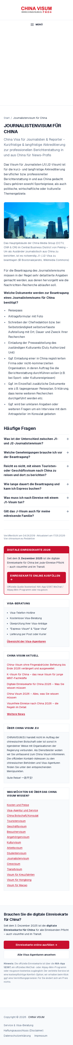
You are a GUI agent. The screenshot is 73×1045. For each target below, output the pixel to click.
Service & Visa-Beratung (18, 1025)
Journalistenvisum (18, 858)
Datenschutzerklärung (17, 1035)
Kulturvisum (14, 842)
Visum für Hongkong (19, 879)
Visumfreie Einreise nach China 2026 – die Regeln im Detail (32, 705)
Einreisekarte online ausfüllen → (35, 577)
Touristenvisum (16, 821)
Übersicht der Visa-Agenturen (26, 641)
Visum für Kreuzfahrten (21, 874)
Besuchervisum (16, 831)
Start (7, 118)
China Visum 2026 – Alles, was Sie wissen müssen (33, 695)
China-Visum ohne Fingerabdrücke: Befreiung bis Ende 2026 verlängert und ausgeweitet (36, 666)
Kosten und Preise (18, 805)
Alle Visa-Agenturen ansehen (36, 954)
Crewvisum (13, 863)
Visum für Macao (17, 885)
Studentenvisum (16, 853)
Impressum (40, 1035)
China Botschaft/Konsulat (22, 815)
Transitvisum (14, 869)
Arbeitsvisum (14, 847)
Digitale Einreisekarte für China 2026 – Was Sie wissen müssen (35, 685)
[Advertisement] (36, 67)
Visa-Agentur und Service (22, 810)
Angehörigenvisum (18, 837)
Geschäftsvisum (17, 826)
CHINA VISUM (36, 1017)
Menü (39, 24)
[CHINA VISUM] (36, 9)
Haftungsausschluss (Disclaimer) (23, 1030)
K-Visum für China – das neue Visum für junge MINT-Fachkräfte (35, 676)
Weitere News (16, 714)
